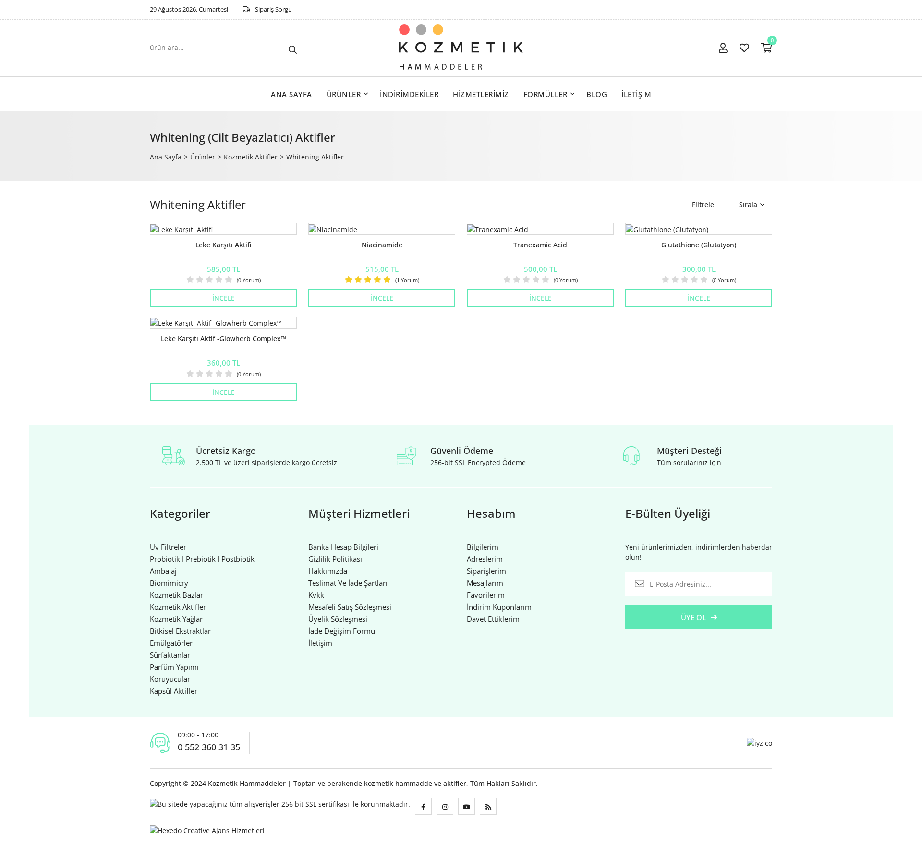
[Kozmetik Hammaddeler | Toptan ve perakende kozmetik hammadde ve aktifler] (461, 48)
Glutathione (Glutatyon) (698, 244)
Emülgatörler (171, 643)
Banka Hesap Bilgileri (343, 546)
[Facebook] (423, 806)
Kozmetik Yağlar (176, 619)
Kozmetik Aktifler (251, 156)
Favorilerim (486, 595)
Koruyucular (170, 679)
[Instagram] (445, 806)
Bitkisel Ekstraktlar (180, 631)
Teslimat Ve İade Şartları (348, 583)
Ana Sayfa (166, 156)
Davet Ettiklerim (493, 619)
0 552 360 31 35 (209, 747)
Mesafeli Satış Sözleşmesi (349, 607)
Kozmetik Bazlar (176, 595)
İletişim (320, 643)
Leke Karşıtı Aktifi (223, 244)
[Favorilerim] (744, 48)
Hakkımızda (327, 571)
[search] (292, 50)
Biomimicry (169, 583)
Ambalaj (163, 571)
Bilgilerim (482, 546)
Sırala (748, 204)
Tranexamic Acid (540, 244)
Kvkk (316, 595)
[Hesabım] (723, 48)
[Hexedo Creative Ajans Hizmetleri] (207, 829)
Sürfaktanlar (170, 655)
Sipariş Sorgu (273, 9)
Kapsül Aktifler (173, 691)
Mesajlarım (485, 583)
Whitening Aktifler (315, 156)
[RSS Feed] (488, 806)
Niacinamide (382, 244)
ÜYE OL (693, 617)
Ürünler (202, 156)
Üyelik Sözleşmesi (337, 619)
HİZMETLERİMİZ (481, 94)
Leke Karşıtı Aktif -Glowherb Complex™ (223, 338)
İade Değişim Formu (341, 631)
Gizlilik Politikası (335, 558)
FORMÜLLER (545, 94)
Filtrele (703, 204)
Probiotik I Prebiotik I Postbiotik (202, 558)
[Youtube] (466, 806)
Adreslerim (485, 558)
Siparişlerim (486, 571)
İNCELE (223, 298)
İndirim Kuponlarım (499, 607)
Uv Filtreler (168, 546)
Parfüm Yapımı (174, 667)
